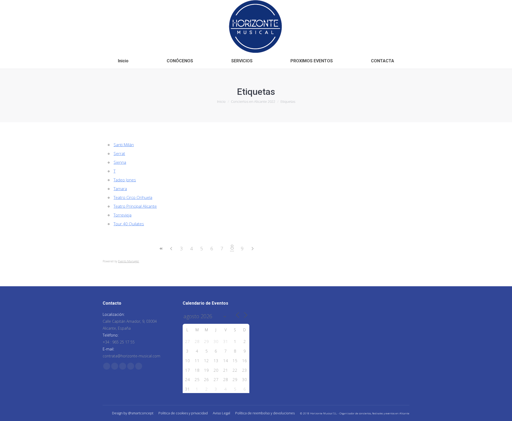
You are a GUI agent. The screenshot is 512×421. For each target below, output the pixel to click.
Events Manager (128, 261)
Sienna (120, 162)
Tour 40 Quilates (129, 223)
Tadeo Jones (125, 179)
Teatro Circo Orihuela (133, 197)
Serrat (119, 153)
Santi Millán (124, 144)
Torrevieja (122, 215)
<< (161, 248)
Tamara (120, 188)
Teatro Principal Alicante (135, 206)
